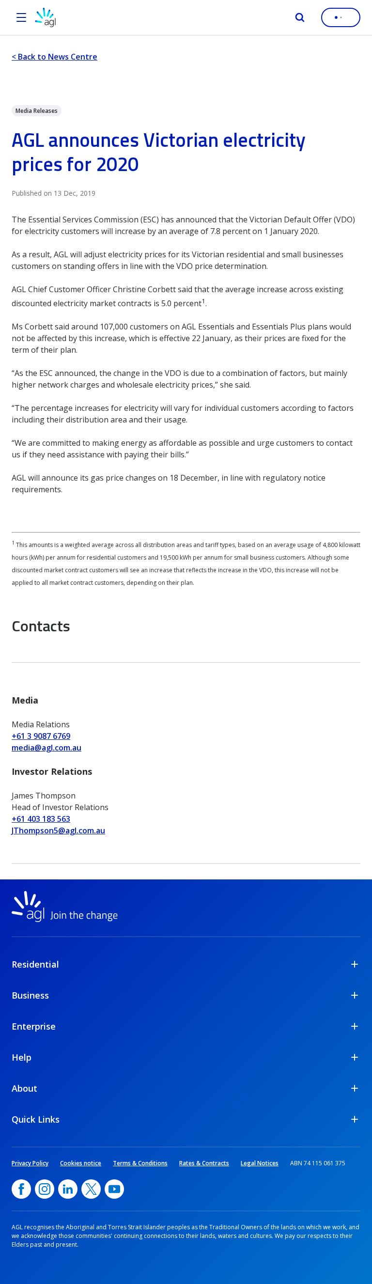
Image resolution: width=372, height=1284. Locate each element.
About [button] (24, 1088)
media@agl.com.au (46, 747)
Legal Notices (260, 1163)
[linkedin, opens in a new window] (68, 1189)
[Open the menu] (21, 17)
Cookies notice (80, 1163)
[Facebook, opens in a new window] (21, 1189)
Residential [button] (35, 964)
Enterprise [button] (34, 1026)
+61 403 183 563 (41, 819)
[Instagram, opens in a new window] (44, 1189)
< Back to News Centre (54, 56)
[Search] (299, 17)
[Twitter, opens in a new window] (91, 1189)
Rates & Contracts (204, 1163)
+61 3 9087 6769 (41, 736)
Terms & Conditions (140, 1163)
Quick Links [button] (36, 1119)
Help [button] (21, 1057)
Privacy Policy (30, 1163)
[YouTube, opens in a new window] (114, 1189)
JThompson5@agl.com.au (58, 830)
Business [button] (30, 995)
